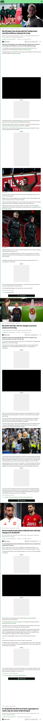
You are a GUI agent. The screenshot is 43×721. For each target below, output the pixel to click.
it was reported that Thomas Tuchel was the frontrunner (20, 48)
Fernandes (28, 618)
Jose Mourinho (35, 207)
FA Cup (12, 120)
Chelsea (24, 194)
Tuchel (15, 124)
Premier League (17, 53)
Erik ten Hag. (28, 49)
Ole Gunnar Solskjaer (7, 208)
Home (3, 28)
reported (5, 418)
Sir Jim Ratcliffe (15, 700)
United (9, 341)
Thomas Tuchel (12, 497)
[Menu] (41, 1)
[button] (40, 41)
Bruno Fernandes (8, 700)
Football (7, 28)
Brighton (30, 194)
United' (23, 51)
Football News (12, 28)
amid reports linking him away (9, 623)
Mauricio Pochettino (25, 128)
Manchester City (21, 120)
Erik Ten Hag (7, 292)
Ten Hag (4, 341)
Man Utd (18, 28)
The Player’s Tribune (16, 621)
